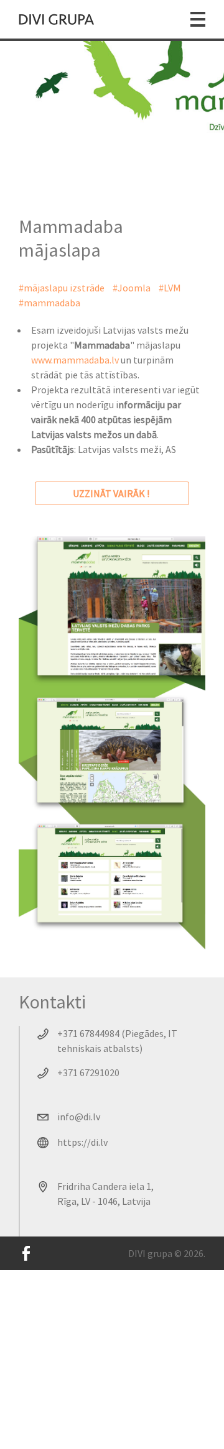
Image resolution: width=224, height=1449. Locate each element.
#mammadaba (49, 302)
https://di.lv (82, 1142)
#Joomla (132, 287)
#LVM (170, 287)
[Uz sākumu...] (57, 19)
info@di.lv (78, 1116)
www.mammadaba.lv (75, 360)
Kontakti (52, 1001)
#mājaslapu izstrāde (62, 287)
